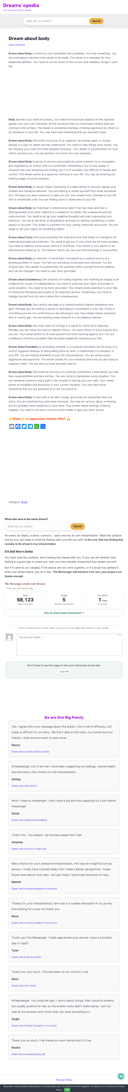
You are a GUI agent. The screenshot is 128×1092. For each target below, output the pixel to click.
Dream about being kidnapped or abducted (34, 888)
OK (67, 1090)
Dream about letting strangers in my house (34, 1025)
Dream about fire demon (24, 785)
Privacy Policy (64, 1079)
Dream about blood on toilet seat (29, 848)
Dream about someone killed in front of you (34, 922)
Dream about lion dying (24, 985)
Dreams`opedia (21, 5)
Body (24, 502)
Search (96, 21)
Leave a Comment (17, 45)
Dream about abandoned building (29, 820)
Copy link (64, 671)
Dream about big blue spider (26, 957)
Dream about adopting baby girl (28, 1054)
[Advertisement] (64, 94)
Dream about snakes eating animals (30, 751)
